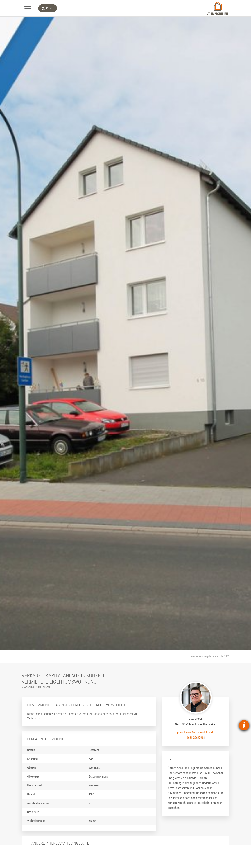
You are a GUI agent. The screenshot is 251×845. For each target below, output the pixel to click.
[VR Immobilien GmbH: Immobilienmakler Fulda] (217, 8)
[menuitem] (27, 8)
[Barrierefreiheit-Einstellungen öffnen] (244, 725)
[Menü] (27, 8)
